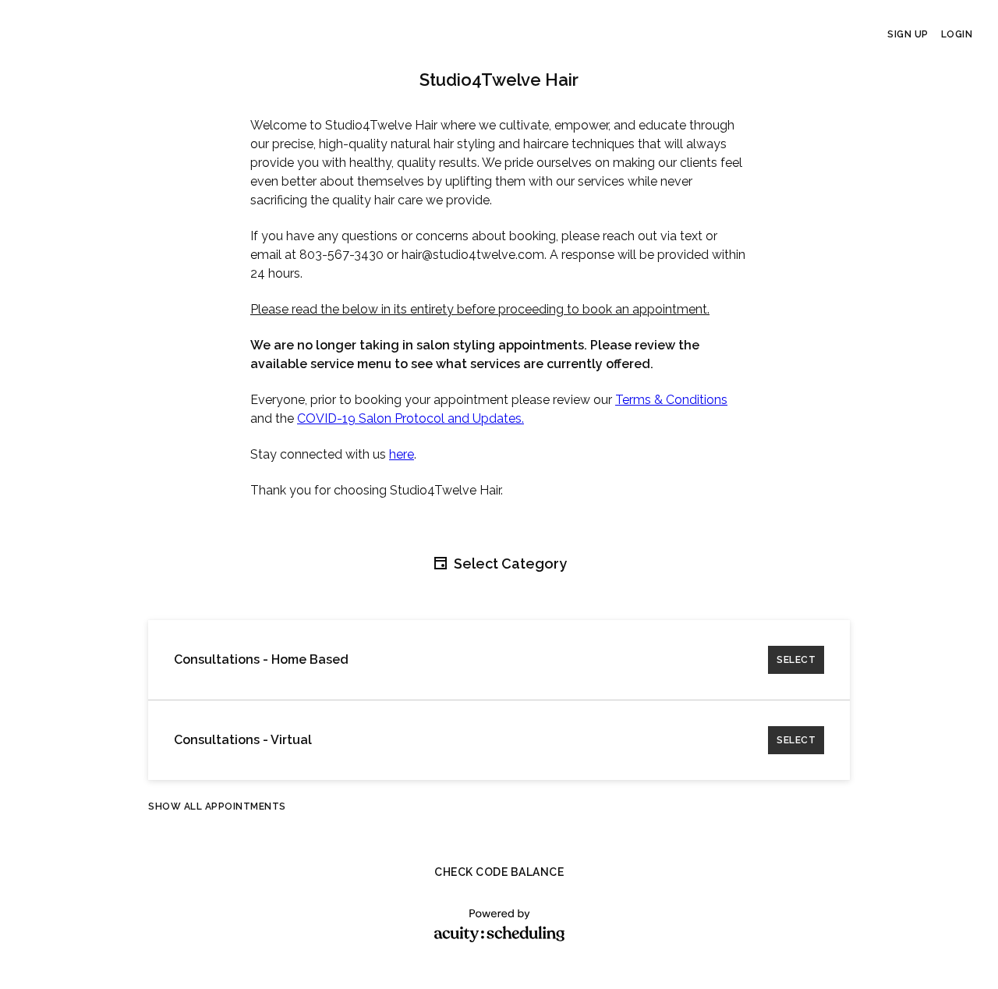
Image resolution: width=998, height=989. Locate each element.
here (401, 454)
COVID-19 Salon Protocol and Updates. (410, 418)
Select (796, 659)
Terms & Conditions (671, 399)
